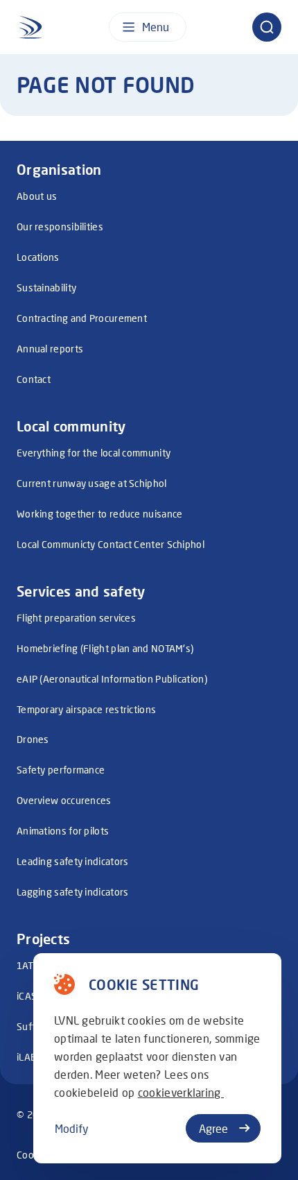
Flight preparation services (76, 618)
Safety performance (61, 770)
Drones (33, 739)
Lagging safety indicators (73, 892)
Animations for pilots (63, 831)
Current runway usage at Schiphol (92, 483)
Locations (38, 257)
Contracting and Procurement (82, 318)
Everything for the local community (93, 453)
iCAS (27, 996)
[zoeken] (266, 27)
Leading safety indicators (73, 861)
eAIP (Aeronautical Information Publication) (112, 679)
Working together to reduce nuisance (100, 514)
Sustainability (46, 287)
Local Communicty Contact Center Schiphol (110, 544)
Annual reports (50, 348)
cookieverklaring (181, 1092)
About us (37, 196)
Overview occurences (64, 800)
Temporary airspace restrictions (86, 709)
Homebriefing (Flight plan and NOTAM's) (105, 648)
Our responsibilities (60, 226)
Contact (34, 379)
